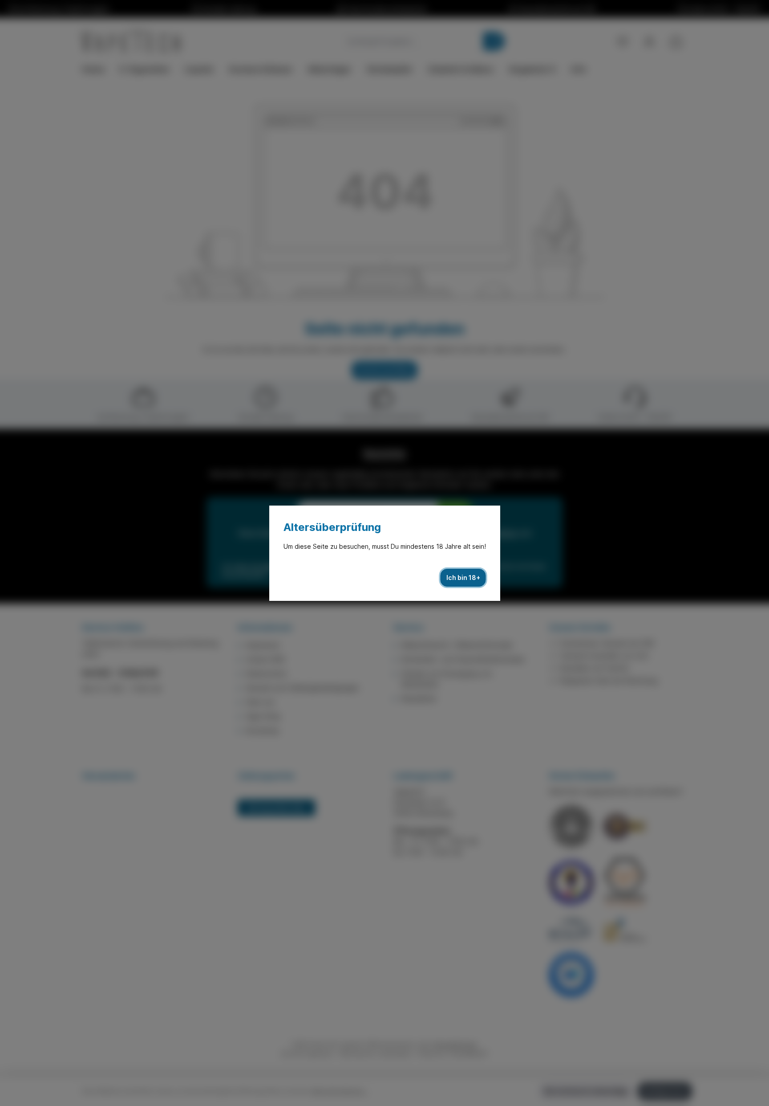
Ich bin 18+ (463, 577)
